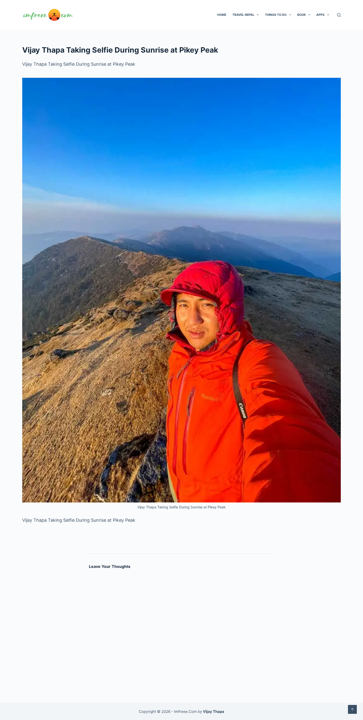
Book (301, 15)
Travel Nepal (243, 15)
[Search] (339, 15)
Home (221, 15)
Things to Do (275, 15)
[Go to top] (352, 709)
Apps (320, 15)
